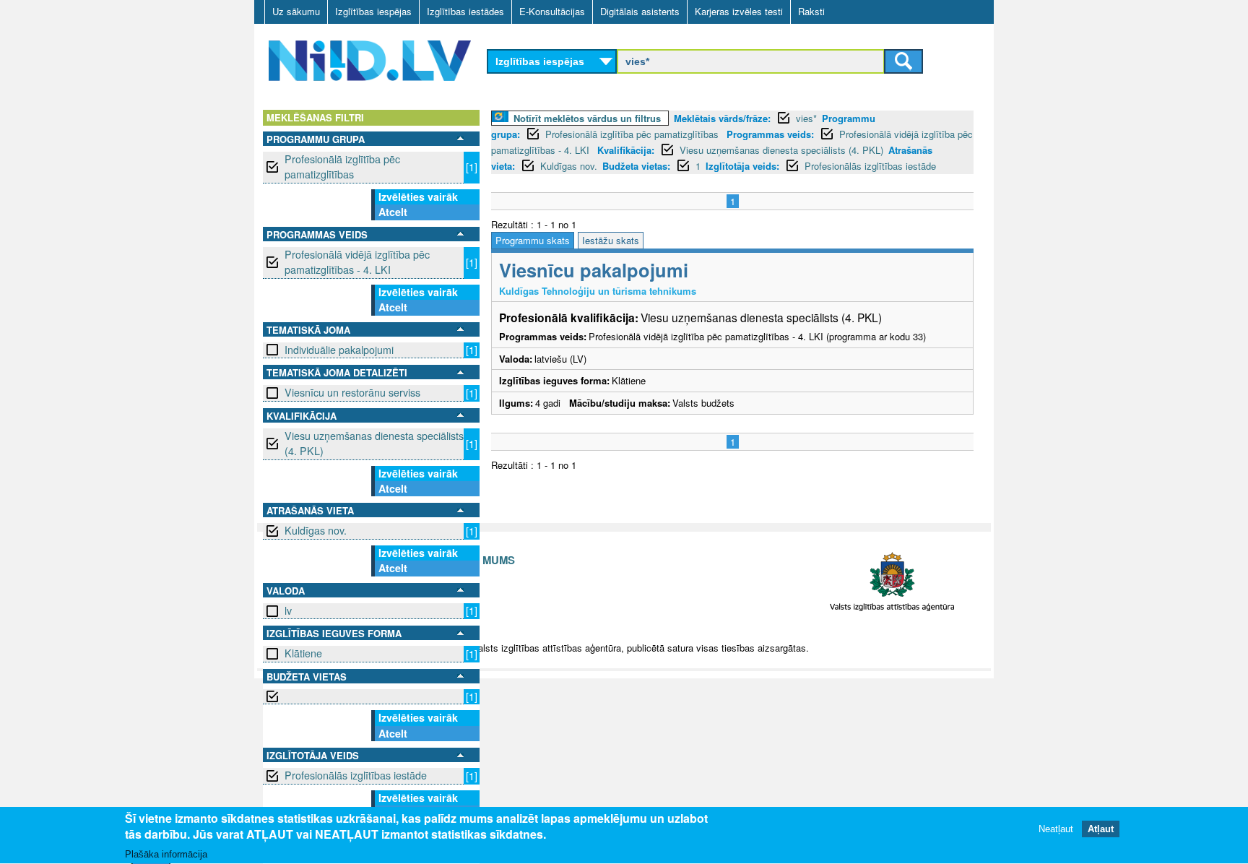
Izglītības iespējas (373, 11)
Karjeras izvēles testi (739, 11)
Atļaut (1101, 829)
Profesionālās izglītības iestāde (356, 775)
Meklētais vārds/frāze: (722, 118)
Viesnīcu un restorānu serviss (352, 392)
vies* (806, 118)
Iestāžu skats (610, 240)
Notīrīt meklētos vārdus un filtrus (587, 118)
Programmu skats (532, 240)
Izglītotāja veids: (742, 166)
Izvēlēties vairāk (418, 196)
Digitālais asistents (640, 11)
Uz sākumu (296, 11)
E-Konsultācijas (552, 11)
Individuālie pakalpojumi (339, 349)
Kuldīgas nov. (316, 530)
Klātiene (303, 653)
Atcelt (392, 211)
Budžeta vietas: (636, 166)
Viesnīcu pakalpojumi (593, 269)
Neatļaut (1056, 829)
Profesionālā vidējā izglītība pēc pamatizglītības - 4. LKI (357, 262)
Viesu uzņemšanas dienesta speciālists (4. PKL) (374, 443)
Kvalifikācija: (625, 150)
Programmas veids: (770, 134)
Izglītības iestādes (465, 11)
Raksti (811, 11)
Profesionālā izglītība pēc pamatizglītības (342, 166)
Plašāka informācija (166, 854)
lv (288, 610)
